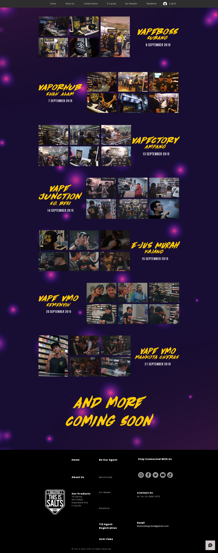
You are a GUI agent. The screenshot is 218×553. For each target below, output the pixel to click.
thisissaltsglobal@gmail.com (153, 526)
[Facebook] (148, 475)
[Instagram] (141, 475)
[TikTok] (170, 475)
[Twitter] (155, 475)
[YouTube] (163, 475)
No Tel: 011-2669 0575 (148, 496)
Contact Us (145, 493)
